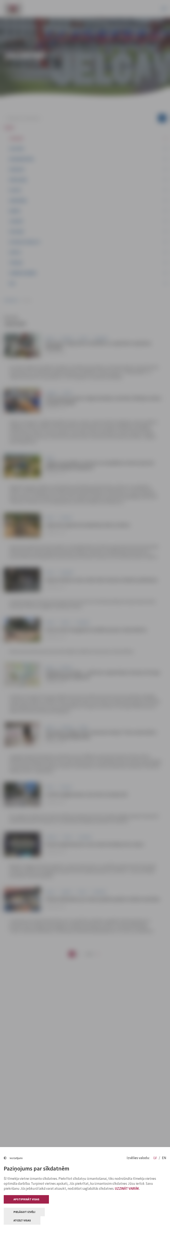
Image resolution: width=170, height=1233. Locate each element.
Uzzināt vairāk (127, 1188)
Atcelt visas (22, 1220)
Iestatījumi (16, 1158)
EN (164, 1158)
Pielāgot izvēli (24, 1212)
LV (155, 1158)
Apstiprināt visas (26, 1199)
